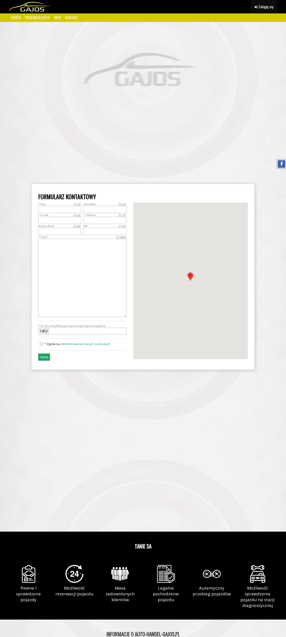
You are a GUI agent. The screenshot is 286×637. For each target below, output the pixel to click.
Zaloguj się (265, 6)
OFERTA (16, 17)
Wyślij (44, 357)
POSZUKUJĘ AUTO (37, 17)
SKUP (57, 17)
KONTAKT (71, 17)
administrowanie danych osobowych (85, 344)
